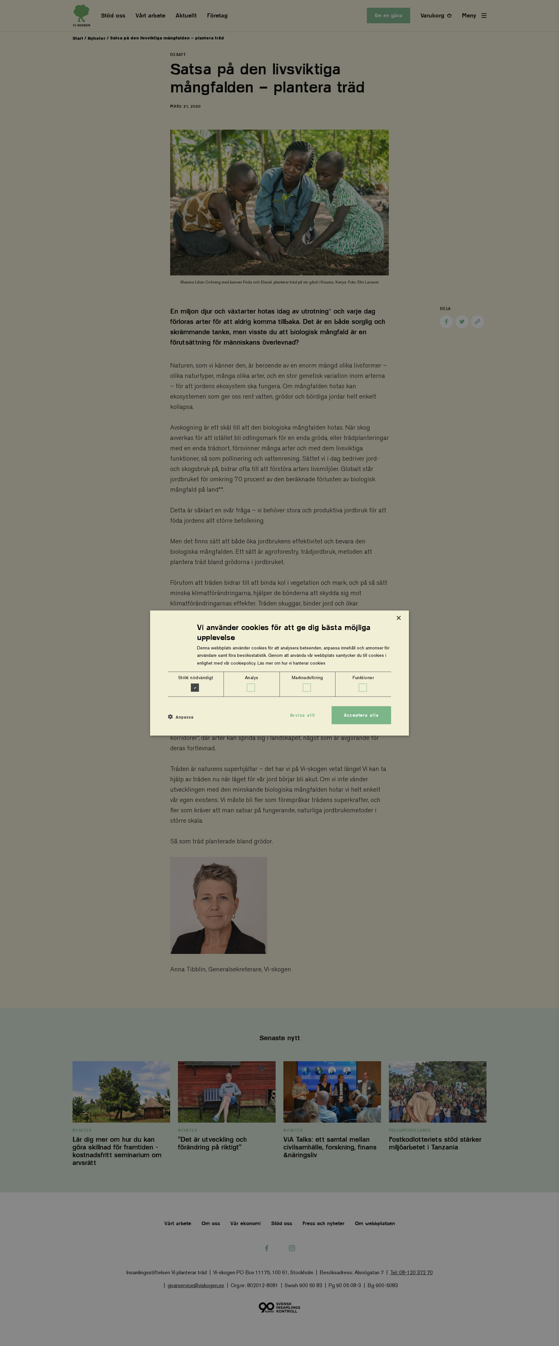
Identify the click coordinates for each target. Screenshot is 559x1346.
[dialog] (279, 673)
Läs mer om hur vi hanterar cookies (291, 662)
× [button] (398, 618)
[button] (180, 717)
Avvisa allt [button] (302, 715)
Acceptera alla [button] (361, 715)
